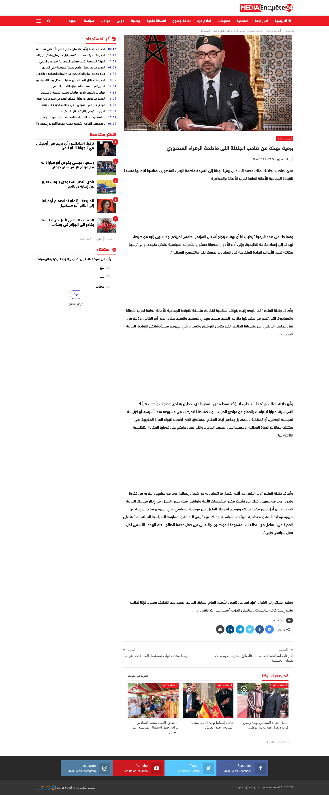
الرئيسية (281, 21)
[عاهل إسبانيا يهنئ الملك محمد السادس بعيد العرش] (208, 700)
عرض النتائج (76, 303)
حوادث (105, 21)
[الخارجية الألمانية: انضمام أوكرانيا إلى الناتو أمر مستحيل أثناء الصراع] (106, 206)
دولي (120, 21)
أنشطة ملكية (156, 21)
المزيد (73, 21)
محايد (100, 286)
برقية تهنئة (278, 620)
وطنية (135, 21)
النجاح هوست (64, 787)
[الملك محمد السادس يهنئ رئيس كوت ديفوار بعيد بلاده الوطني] (262, 700)
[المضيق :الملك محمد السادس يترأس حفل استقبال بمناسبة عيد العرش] (153, 700)
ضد (101, 277)
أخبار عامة (261, 21)
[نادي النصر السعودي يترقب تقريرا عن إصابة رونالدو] (106, 187)
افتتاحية (242, 21)
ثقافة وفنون (181, 21)
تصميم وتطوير (87, 787)
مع (102, 267)
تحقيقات (224, 21)
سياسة (89, 21)
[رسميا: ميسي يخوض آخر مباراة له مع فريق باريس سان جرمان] (106, 168)
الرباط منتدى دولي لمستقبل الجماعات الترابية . (156, 656)
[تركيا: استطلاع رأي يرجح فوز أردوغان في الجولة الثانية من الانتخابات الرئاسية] (106, 148)
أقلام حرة (204, 21)
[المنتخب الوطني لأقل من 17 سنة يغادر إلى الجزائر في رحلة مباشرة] (106, 225)
